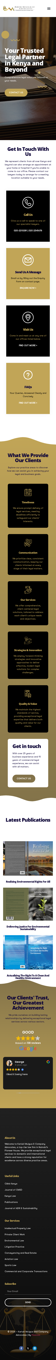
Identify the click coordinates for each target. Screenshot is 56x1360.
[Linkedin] (35, 1348)
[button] (48, 8)
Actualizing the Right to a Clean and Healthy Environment (28, 977)
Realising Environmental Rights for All (28, 881)
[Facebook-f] (21, 1348)
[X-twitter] (28, 1348)
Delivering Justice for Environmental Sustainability (28, 928)
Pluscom (36, 1335)
